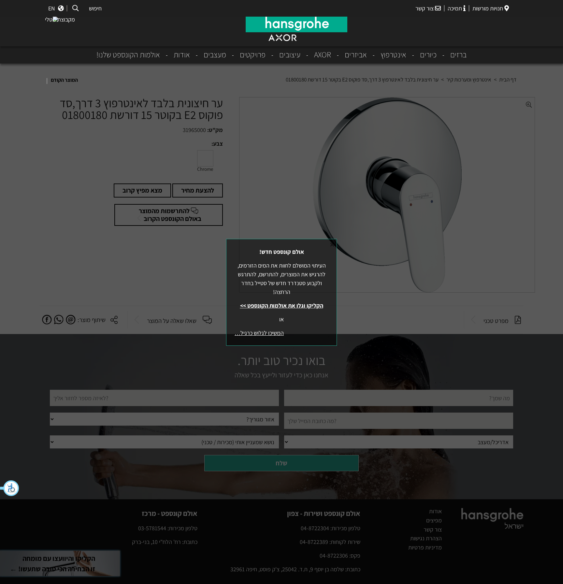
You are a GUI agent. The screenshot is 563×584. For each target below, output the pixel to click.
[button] (10, 488)
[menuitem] (452, 55)
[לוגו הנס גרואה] (296, 24)
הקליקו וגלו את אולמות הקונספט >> (281, 305)
